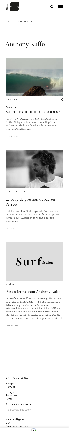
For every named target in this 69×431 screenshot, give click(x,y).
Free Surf (11, 100)
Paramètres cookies (17, 426)
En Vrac (10, 284)
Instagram (11, 392)
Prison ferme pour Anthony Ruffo (33, 292)
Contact (10, 387)
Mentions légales (15, 419)
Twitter (9, 398)
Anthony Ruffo (27, 22)
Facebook (11, 395)
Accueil (10, 22)
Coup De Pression (16, 192)
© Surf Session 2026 (17, 378)
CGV (8, 422)
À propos (11, 383)
